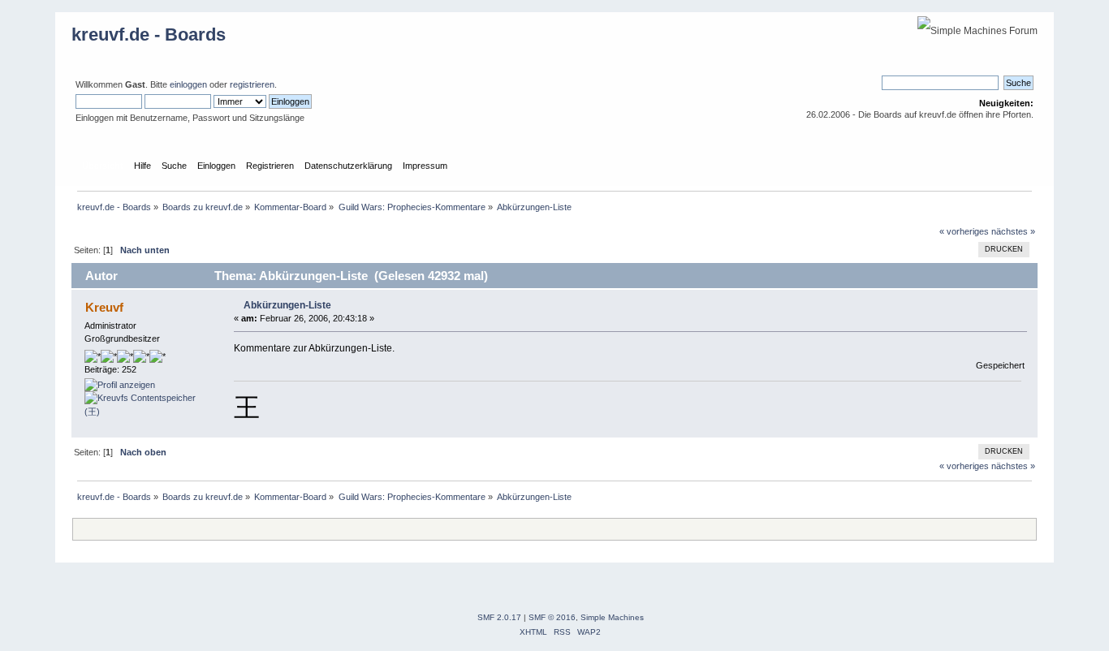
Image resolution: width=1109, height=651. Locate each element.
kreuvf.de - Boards (148, 34)
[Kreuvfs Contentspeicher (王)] (145, 411)
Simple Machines (612, 617)
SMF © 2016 (552, 617)
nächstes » (1013, 231)
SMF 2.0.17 (499, 617)
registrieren (252, 84)
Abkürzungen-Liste (287, 305)
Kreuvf (104, 307)
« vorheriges (964, 231)
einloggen (188, 84)
